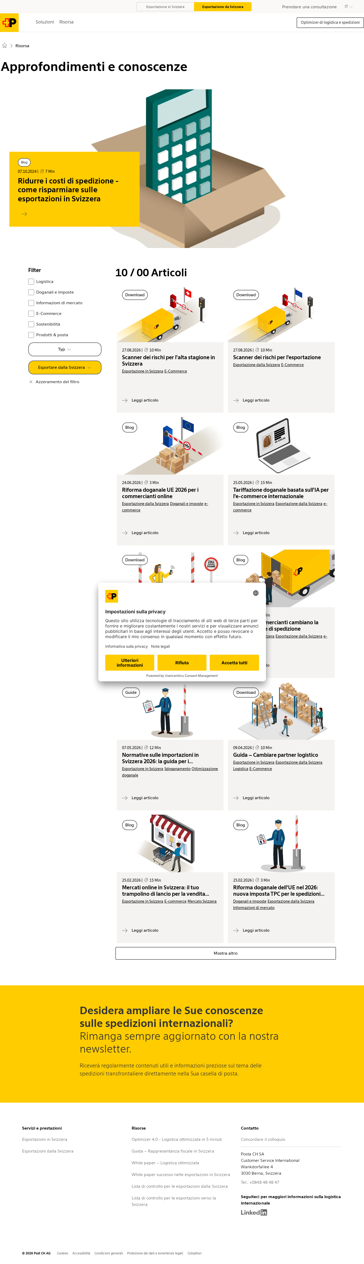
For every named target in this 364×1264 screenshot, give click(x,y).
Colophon (194, 1253)
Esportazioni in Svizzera (44, 1139)
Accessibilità (81, 1253)
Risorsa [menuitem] (22, 45)
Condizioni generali (109, 1253)
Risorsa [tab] (66, 22)
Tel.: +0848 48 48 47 (260, 1182)
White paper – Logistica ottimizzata (166, 1162)
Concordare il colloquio (263, 1139)
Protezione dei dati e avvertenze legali (155, 1253)
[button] (349, 7)
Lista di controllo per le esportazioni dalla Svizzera (180, 1186)
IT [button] (346, 7)
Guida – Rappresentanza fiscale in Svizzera (173, 1151)
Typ (61, 349)
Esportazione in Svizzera (165, 7)
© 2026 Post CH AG (36, 1253)
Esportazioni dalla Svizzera (48, 1151)
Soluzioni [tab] (45, 22)
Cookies (62, 1253)
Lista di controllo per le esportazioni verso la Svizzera (174, 1201)
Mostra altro (225, 953)
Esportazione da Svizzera (222, 7)
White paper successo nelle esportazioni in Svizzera (181, 1174)
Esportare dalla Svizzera (61, 367)
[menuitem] (5, 47)
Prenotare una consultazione (309, 6)
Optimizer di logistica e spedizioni (330, 22)
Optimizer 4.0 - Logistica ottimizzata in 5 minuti (177, 1139)
